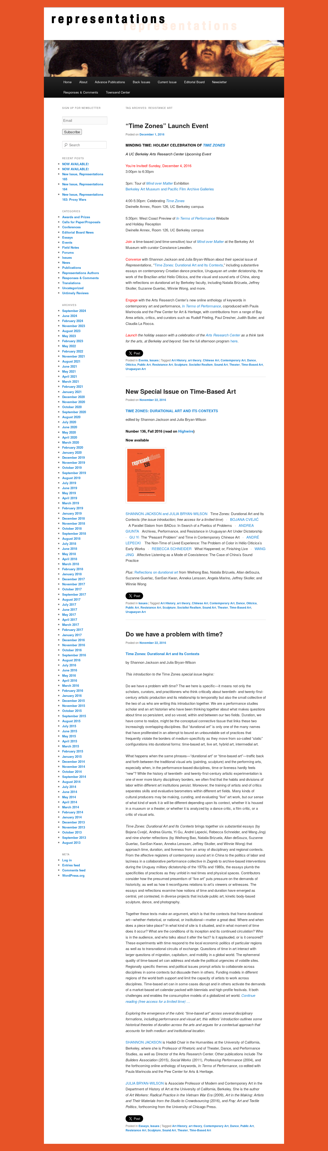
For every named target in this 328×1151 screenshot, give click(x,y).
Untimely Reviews (75, 293)
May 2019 (69, 493)
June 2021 (69, 366)
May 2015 (69, 736)
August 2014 (71, 781)
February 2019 (72, 508)
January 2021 (72, 391)
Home (67, 82)
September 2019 (74, 472)
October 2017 (72, 589)
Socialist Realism (201, 364)
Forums (68, 252)
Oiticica (131, 364)
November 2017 (73, 584)
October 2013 (72, 832)
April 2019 (69, 498)
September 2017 (74, 594)
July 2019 (69, 483)
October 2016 (72, 650)
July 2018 (69, 543)
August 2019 (71, 478)
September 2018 (74, 533)
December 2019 (73, 457)
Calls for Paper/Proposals (81, 222)
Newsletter (219, 82)
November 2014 (73, 766)
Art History (179, 360)
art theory (194, 360)
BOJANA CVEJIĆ (244, 519)
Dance (251, 360)
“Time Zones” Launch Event (167, 125)
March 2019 (70, 503)
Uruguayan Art (136, 369)
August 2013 (71, 842)
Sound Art (221, 364)
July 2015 (69, 726)
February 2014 (72, 812)
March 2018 (70, 564)
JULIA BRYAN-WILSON (145, 1083)
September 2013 (74, 837)
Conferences (71, 227)
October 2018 (72, 528)
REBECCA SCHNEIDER (172, 548)
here (234, 340)
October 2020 (72, 407)
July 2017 (69, 604)
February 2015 (72, 751)
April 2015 (69, 741)
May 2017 (69, 614)
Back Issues (141, 82)
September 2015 (74, 716)
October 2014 (72, 771)
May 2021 (69, 371)
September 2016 (74, 655)
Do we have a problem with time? (174, 633)
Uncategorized (73, 288)
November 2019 (73, 462)
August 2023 (71, 331)
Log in (67, 860)
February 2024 (72, 320)
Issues (154, 360)
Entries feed (71, 865)
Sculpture (181, 364)
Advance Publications (110, 82)
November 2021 (73, 356)
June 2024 (69, 315)
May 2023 (69, 336)
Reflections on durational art (156, 572)
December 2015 (73, 700)
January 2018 (72, 574)
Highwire (185, 431)
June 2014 (69, 791)
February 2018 (72, 569)
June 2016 (69, 670)
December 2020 (73, 396)
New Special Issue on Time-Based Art (181, 391)
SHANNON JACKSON (144, 1042)
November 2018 (73, 523)
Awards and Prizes (76, 217)
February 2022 (72, 351)
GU (132, 537)
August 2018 (71, 538)
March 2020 (70, 442)
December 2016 (73, 640)
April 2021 (69, 376)
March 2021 (70, 381)
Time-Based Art (252, 364)
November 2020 (73, 401)
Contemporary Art (233, 360)
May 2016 (69, 675)
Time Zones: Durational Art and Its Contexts (188, 264)
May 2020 (69, 432)
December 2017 (73, 579)
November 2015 (73, 705)
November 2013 (73, 827)
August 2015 (71, 721)
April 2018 (69, 559)
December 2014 (73, 761)
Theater (234, 364)
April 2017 (69, 619)
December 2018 (73, 518)
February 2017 (72, 629)
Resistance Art (162, 364)
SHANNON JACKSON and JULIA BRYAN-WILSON (166, 513)
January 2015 (72, 756)
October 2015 (72, 710)
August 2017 (71, 599)
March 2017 (70, 624)
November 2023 (73, 325)
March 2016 (70, 685)
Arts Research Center (223, 334)
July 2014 (69, 786)
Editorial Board (194, 82)
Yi (137, 537)
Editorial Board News (78, 232)
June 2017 (69, 609)
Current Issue (167, 82)
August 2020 (71, 417)
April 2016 (69, 680)
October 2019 (72, 467)
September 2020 (74, 412)
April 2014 (69, 802)
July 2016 (69, 665)
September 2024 (74, 310)
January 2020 (72, 452)
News (66, 262)
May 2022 (69, 346)
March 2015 (70, 746)
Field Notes (70, 247)
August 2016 (71, 660)
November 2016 (73, 645)
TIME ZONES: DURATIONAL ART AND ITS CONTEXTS (172, 410)
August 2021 (71, 361)
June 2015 (69, 731)
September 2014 (74, 776)
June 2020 (69, 427)
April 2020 (69, 437)
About (83, 82)
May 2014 (69, 797)
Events (143, 360)
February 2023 (72, 341)
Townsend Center (118, 92)
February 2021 (72, 386)
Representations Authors (80, 272)
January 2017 (72, 635)
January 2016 (72, 695)
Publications (71, 267)
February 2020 (72, 447)
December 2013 (73, 822)
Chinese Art (211, 360)
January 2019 (72, 513)
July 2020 (69, 422)
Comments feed (73, 870)
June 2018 (69, 548)
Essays (144, 1126)
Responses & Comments (80, 92)
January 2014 (72, 817)
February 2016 (72, 690)
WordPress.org (73, 875)
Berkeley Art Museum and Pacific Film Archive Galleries (170, 188)
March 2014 (70, 807)
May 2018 (69, 554)
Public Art (144, 364)
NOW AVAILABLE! (75, 164)
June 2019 (69, 488)
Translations (71, 283)
